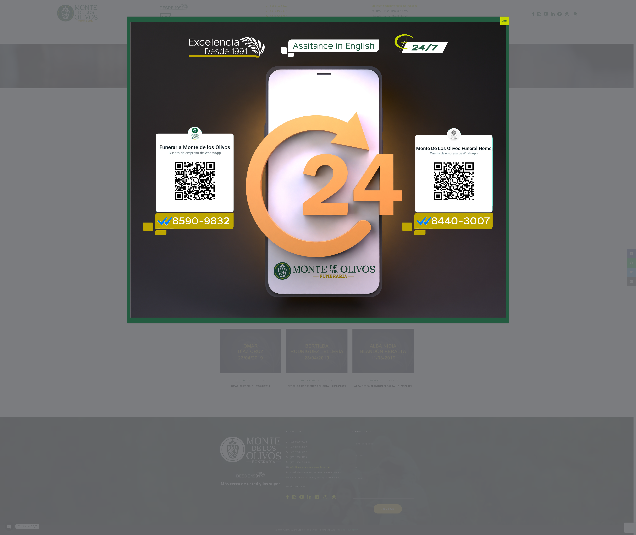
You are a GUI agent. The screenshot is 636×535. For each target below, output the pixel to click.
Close (504, 20)
